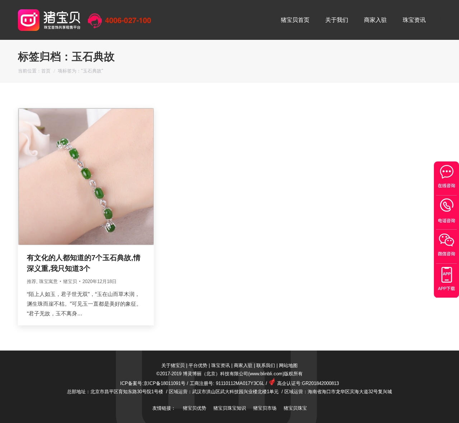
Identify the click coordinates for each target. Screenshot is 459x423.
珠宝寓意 (48, 281)
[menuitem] (295, 19)
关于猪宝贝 (173, 365)
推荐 (31, 281)
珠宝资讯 (220, 365)
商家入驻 (243, 365)
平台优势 (198, 365)
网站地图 (288, 365)
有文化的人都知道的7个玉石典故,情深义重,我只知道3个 (84, 263)
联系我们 (265, 365)
